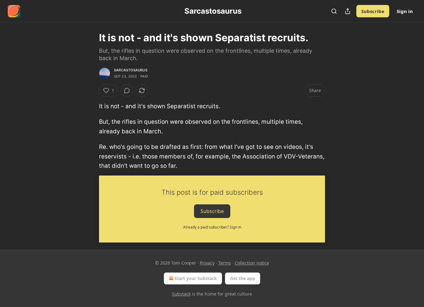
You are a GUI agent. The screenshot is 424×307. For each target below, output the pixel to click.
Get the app (242, 278)
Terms (224, 263)
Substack (181, 294)
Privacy (207, 263)
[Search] (334, 11)
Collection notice (252, 263)
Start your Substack (195, 278)
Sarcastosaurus (130, 70)
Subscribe (372, 11)
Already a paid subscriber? (212, 227)
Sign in (405, 11)
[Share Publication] (347, 11)
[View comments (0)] (127, 90)
